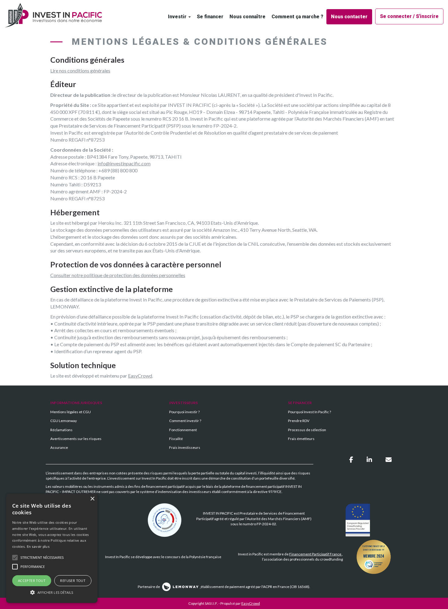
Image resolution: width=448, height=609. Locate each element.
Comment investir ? (185, 420)
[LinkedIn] (370, 459)
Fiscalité (176, 438)
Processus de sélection (307, 430)
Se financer (210, 16)
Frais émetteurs (301, 438)
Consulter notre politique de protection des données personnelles (117, 275)
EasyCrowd (140, 375)
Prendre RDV (298, 420)
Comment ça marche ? (297, 16)
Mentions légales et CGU (70, 412)
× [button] (92, 499)
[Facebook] (352, 459)
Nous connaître (247, 16)
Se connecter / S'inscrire (409, 16)
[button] (51, 592)
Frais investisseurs (184, 447)
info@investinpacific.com (124, 163)
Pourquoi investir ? (184, 412)
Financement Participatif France (315, 554)
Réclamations (61, 430)
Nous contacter (349, 16)
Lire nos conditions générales (80, 70)
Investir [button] (178, 16)
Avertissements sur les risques (75, 438)
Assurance (59, 447)
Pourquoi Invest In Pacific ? (309, 412)
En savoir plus (38, 546)
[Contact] (388, 459)
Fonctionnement (183, 430)
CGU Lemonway (63, 420)
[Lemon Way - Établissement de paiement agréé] (181, 586)
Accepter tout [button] (31, 580)
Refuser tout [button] (72, 580)
